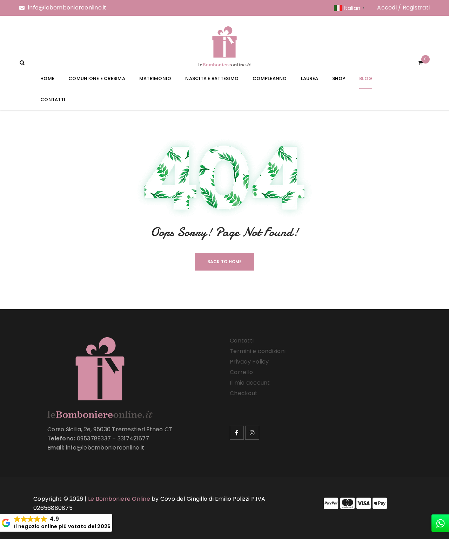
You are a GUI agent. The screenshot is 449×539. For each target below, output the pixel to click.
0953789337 (94, 438)
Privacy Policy (249, 362)
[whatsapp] (440, 523)
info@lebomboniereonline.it (67, 8)
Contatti (242, 341)
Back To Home (224, 262)
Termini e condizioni (258, 351)
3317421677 (133, 438)
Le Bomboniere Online (119, 499)
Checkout (243, 393)
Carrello (241, 372)
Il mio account (250, 383)
